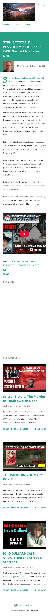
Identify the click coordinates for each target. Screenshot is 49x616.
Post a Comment (19, 429)
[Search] (38, 4)
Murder (7, 265)
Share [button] (6, 274)
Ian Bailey (15, 261)
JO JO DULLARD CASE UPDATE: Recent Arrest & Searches (22, 557)
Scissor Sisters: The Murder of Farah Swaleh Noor (24, 398)
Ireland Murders (30, 261)
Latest (6, 24)
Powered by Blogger (26, 605)
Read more (40, 429)
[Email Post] (4, 270)
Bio (17, 24)
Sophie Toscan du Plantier (25, 265)
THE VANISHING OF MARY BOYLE (23, 477)
